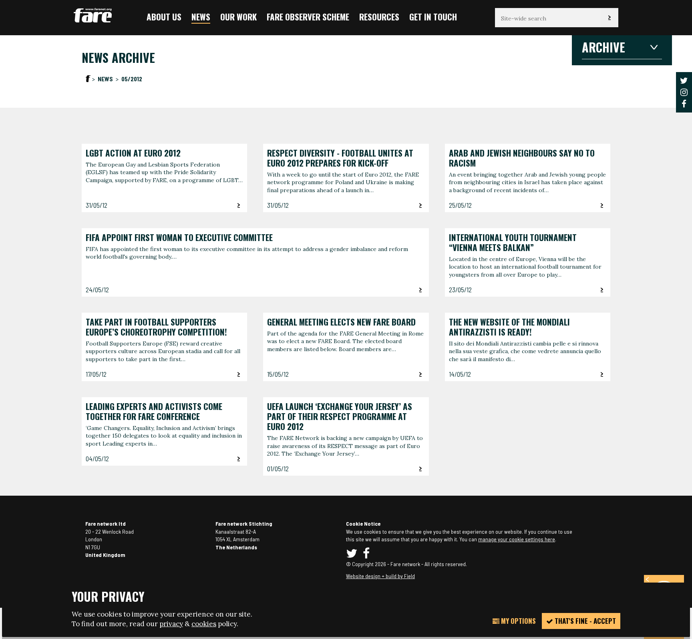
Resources (379, 16)
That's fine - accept (584, 621)
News (200, 16)
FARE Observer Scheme (308, 16)
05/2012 (131, 78)
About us (164, 16)
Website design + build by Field (380, 576)
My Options (517, 621)
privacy (171, 623)
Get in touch (433, 16)
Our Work (238, 16)
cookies (203, 623)
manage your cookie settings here (516, 539)
